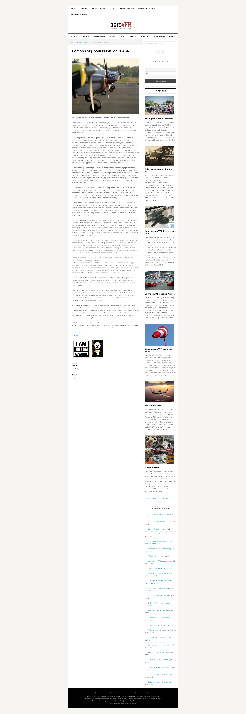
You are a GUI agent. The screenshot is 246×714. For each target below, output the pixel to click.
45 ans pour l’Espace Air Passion (160, 294)
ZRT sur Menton (153, 556)
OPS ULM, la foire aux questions (159, 603)
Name (147, 67)
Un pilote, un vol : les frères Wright (160, 637)
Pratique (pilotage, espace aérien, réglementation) (107, 701)
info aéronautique (107, 696)
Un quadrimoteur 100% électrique (159, 588)
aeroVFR (123, 25)
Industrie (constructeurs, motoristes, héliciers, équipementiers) (140, 696)
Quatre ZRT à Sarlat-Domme (158, 660)
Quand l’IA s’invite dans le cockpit (159, 618)
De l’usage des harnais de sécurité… (160, 682)
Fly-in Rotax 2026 (153, 405)
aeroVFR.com (118, 693)
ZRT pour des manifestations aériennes (162, 630)
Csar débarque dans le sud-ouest (159, 534)
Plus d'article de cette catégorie (156, 498)
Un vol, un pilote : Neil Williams (158, 522)
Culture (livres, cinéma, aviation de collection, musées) (144, 698)
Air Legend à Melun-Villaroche (159, 118)
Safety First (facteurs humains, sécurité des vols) (139, 701)
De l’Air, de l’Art (152, 467)
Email (146, 73)
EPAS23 (75, 335)
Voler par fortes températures (158, 610)
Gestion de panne (154, 529)
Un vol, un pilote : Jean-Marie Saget (160, 675)
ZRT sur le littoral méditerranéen (159, 667)
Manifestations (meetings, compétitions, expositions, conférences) (105, 698)
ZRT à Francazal (154, 625)
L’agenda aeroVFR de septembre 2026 (161, 561)
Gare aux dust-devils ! (155, 568)
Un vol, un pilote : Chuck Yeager (159, 596)
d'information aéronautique (105, 693)
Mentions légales (130, 703)
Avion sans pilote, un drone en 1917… (160, 549)
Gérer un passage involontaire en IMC (161, 645)
